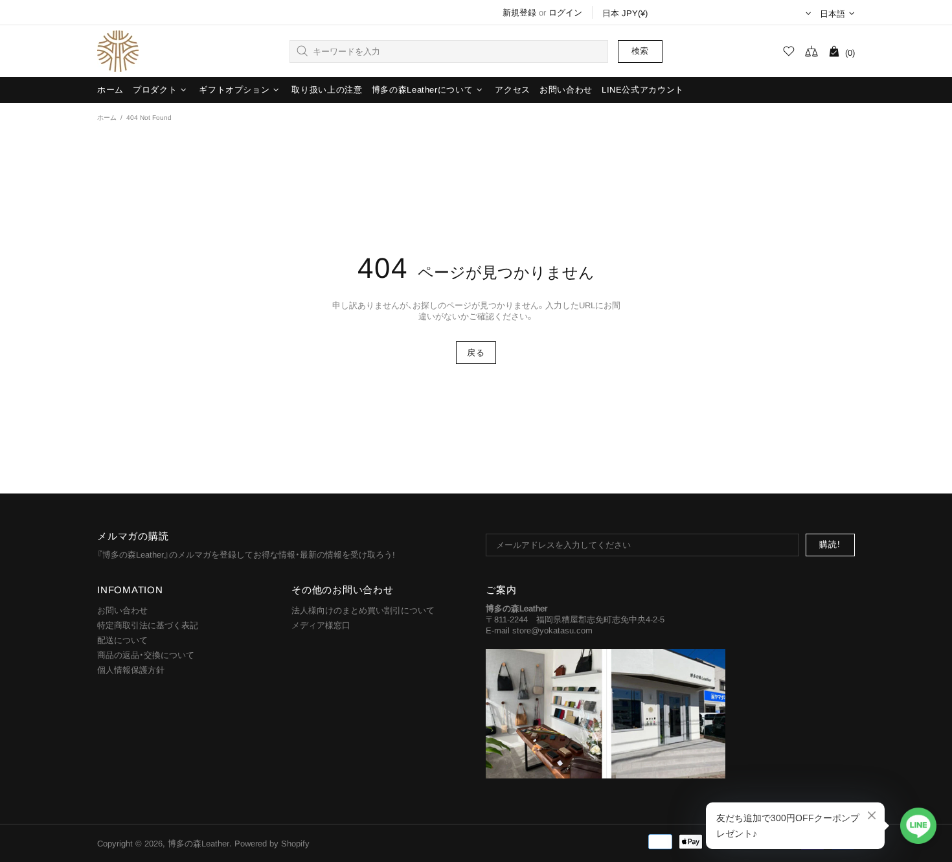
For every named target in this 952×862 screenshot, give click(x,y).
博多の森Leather (118, 51)
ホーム (107, 117)
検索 (640, 51)
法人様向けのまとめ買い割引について (363, 610)
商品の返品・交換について (145, 655)
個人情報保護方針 (130, 670)
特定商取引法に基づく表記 (147, 625)
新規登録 (519, 12)
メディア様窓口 (320, 625)
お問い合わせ (122, 610)
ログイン (565, 12)
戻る (475, 352)
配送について (122, 640)
